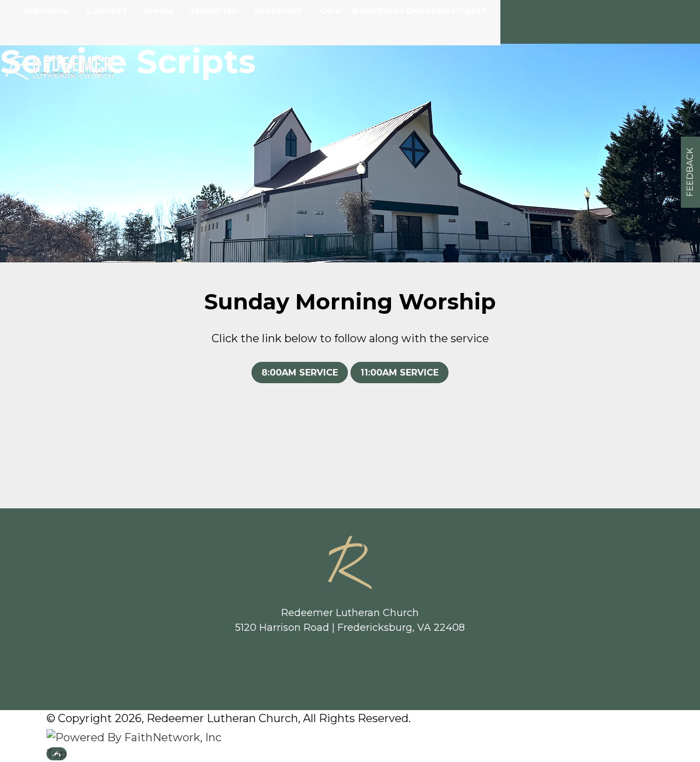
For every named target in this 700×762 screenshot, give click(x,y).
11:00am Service (399, 372)
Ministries (214, 10)
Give (330, 10)
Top (56, 753)
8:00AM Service (299, 372)
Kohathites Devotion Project (419, 10)
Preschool (278, 10)
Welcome (45, 10)
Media (158, 10)
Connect (106, 10)
